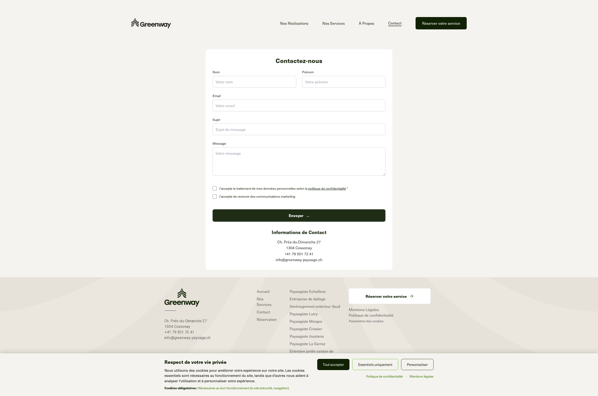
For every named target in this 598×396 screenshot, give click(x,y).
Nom (216, 72)
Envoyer (299, 215)
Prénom (308, 72)
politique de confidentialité (327, 188)
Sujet (216, 119)
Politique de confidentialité (371, 315)
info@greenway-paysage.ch (187, 338)
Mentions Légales (364, 309)
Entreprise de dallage (308, 298)
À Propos (366, 23)
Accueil (263, 291)
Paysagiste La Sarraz (307, 343)
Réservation (267, 319)
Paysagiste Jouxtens (307, 336)
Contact (395, 23)
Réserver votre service (441, 23)
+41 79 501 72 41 (179, 332)
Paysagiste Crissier (306, 328)
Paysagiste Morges (306, 321)
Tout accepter (333, 364)
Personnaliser (417, 364)
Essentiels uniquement (375, 364)
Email (217, 95)
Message (219, 143)
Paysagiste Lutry (304, 313)
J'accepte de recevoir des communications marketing (257, 196)
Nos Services (333, 23)
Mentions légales (421, 376)
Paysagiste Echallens (308, 291)
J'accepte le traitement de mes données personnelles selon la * (283, 188)
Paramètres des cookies (366, 321)
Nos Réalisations (294, 23)
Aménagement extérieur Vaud (315, 306)
